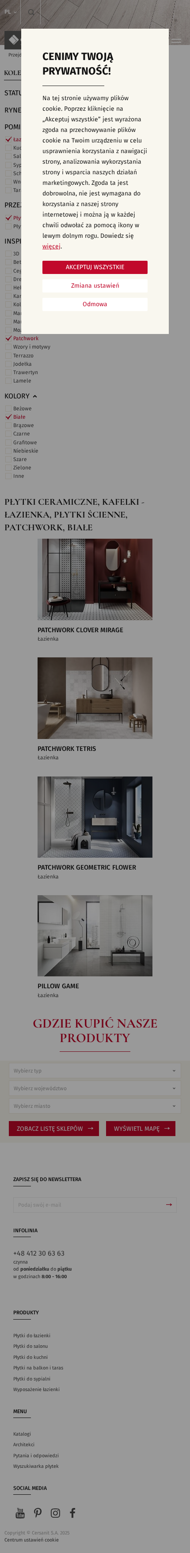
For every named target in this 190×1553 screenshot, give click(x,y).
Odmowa (95, 304)
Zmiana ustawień (95, 286)
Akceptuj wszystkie (95, 267)
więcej (51, 247)
